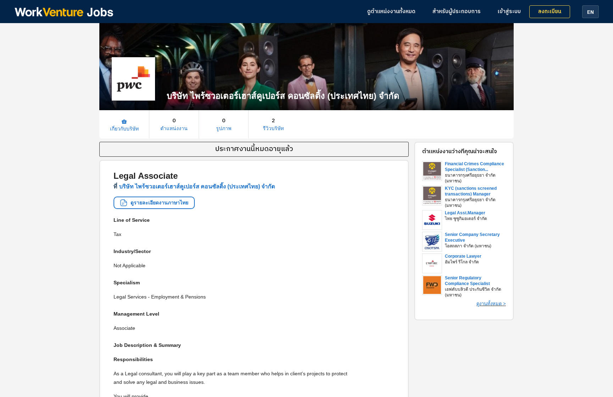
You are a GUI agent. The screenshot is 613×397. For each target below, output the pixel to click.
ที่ (194, 186)
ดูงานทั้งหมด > (491, 303)
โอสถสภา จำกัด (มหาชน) (468, 245)
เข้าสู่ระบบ (509, 11)
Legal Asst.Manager (465, 212)
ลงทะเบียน (549, 11)
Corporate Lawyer (463, 256)
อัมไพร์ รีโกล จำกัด (462, 261)
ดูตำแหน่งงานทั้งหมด (391, 11)
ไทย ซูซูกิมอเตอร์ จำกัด (466, 218)
